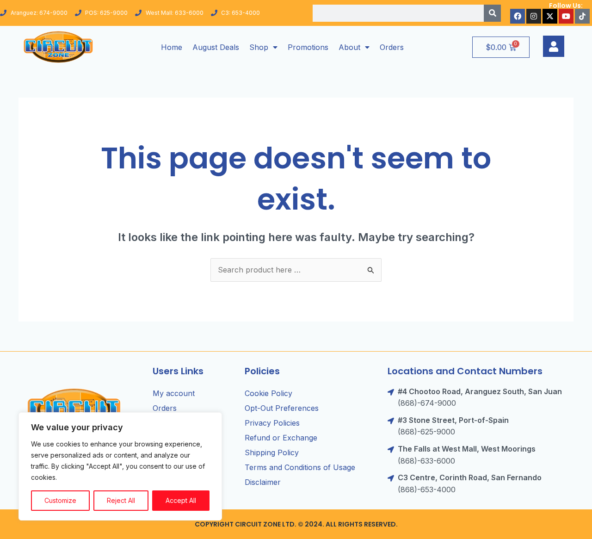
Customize (60, 500)
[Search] (492, 13)
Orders (392, 47)
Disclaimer (263, 482)
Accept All (181, 500)
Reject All (121, 500)
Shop (258, 47)
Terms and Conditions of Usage (300, 467)
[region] (120, 466)
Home (171, 47)
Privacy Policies (272, 422)
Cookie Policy (268, 393)
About (349, 47)
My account (174, 393)
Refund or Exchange (281, 437)
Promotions (308, 47)
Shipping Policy (272, 452)
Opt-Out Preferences (282, 408)
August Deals (215, 47)
